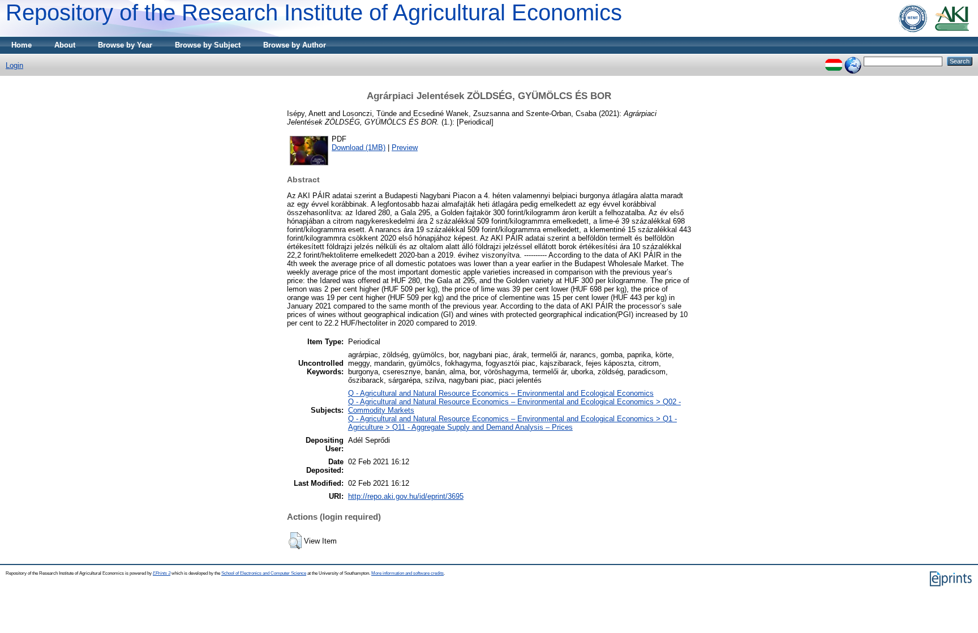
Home (21, 45)
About (64, 45)
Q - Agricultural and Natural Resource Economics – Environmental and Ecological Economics (501, 393)
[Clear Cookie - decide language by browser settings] (852, 61)
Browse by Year (125, 45)
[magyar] (833, 61)
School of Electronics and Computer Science (263, 573)
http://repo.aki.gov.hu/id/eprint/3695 (406, 496)
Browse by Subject (208, 45)
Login (14, 65)
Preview (405, 147)
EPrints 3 (161, 573)
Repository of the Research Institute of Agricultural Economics (314, 12)
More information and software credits (407, 573)
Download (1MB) (358, 147)
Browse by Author (294, 45)
